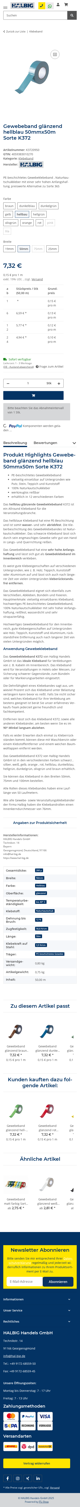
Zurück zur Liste (15, 31)
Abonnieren (58, 1281)
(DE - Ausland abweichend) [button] (18, 367)
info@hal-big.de (14, 1356)
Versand (37, 279)
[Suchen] (72, 15)
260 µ (39, 870)
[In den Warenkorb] (6, 44)
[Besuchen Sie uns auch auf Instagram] (17, 1478)
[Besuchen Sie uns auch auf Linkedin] (38, 1478)
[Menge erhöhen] (58, 383)
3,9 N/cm (41, 945)
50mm (39, 878)
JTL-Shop (44, 1502)
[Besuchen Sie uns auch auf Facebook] (7, 1478)
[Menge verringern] (8, 383)
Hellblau (40, 885)
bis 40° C (40, 902)
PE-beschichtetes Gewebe (49, 954)
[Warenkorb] (66, 4)
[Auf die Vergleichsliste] (54, 54)
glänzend (41, 893)
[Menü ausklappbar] (5, 6)
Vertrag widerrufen (36, 1463)
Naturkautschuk (44, 910)
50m (38, 936)
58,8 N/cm (41, 928)
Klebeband (25, 158)
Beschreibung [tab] (15, 443)
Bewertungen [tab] (45, 443)
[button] (58, 4)
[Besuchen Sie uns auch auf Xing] (28, 1478)
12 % (38, 919)
